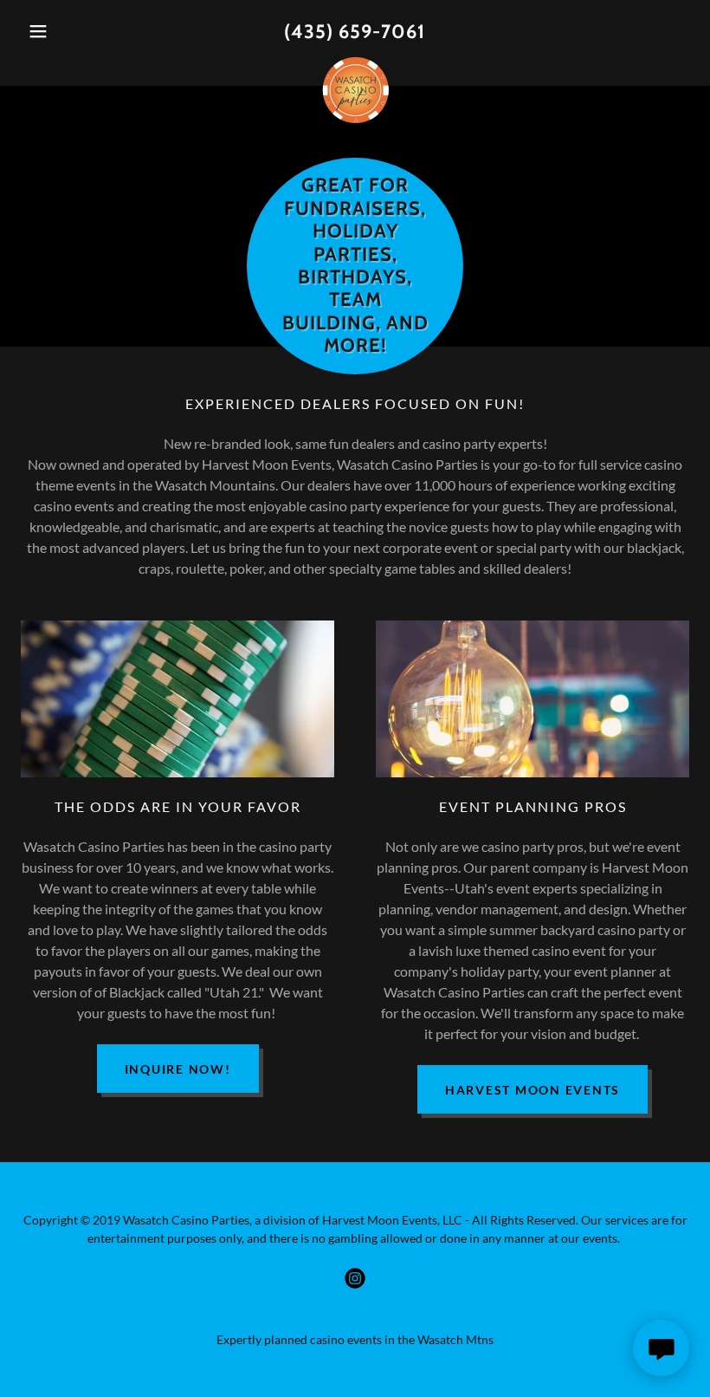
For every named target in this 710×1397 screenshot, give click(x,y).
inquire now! (178, 1069)
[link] (355, 62)
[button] (71, 31)
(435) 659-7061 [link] (354, 31)
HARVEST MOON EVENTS (532, 1089)
